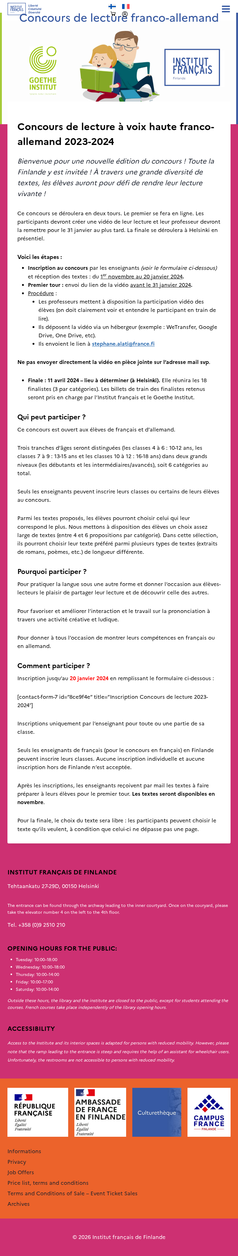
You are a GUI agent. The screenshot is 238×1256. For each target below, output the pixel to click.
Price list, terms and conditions (48, 1183)
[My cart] (113, 14)
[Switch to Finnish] (112, 6)
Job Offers (20, 1172)
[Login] (124, 14)
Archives (27, 114)
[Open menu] (225, 8)
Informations (24, 1151)
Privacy (16, 1162)
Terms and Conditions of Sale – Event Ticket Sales (72, 1193)
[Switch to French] (126, 6)
